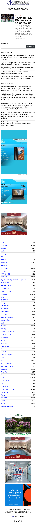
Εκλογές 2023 (5, 288)
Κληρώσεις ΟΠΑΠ (6, 334)
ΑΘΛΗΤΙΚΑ (18, 15)
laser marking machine (8, 86)
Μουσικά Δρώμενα (6, 354)
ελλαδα (3, 297)
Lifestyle (3, 248)
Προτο (3, 383)
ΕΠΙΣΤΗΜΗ (4, 308)
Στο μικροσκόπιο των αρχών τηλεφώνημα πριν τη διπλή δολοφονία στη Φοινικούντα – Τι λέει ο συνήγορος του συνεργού (16, 88)
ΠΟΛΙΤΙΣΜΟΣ (5, 380)
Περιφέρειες (4, 375)
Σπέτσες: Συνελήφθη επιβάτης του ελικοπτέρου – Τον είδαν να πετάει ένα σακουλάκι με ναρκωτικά (18, 63)
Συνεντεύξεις (5, 386)
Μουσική (3, 357)
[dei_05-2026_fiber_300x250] (18, 495)
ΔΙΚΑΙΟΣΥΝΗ (5, 282)
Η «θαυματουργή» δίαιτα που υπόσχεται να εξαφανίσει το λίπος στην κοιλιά (14, 72)
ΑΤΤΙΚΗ (3, 271)
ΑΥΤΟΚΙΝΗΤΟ (5, 274)
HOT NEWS (4, 245)
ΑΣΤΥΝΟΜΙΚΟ (5, 268)
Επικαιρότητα (5, 305)
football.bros (5, 94)
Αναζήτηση (4, 43)
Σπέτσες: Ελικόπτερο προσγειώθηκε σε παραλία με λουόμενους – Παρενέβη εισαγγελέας (17, 68)
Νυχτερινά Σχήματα (7, 366)
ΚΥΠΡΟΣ (4, 343)
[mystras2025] (14, 224)
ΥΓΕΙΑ (3, 403)
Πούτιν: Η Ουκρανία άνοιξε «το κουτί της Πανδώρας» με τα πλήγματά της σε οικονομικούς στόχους (18, 77)
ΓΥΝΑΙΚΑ (4, 277)
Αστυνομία (4, 265)
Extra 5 (3, 242)
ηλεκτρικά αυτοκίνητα (7, 317)
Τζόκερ (3, 395)
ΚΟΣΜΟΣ (4, 340)
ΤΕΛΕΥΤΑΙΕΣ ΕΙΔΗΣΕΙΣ (8, 389)
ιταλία (2, 323)
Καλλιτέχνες (4, 329)
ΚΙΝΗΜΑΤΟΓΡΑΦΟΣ (7, 331)
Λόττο (2, 349)
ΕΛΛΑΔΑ (4, 294)
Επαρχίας (4, 303)
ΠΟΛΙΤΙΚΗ (4, 378)
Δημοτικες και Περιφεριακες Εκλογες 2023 (14, 280)
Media (3, 251)
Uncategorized (5, 254)
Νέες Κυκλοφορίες (6, 363)
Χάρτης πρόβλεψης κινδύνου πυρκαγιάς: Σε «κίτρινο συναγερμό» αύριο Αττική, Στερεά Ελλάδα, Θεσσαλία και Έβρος (17, 57)
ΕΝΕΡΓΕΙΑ (4, 300)
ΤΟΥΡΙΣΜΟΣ (5, 401)
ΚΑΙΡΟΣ (3, 326)
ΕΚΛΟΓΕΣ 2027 (6, 291)
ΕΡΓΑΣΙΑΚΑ (5, 314)
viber (2, 257)
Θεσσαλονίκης (5, 320)
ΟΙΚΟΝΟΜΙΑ (5, 369)
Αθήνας (3, 259)
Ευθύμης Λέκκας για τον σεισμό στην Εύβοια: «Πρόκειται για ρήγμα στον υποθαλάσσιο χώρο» (16, 123)
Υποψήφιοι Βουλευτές (8, 406)
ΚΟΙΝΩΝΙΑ (4, 337)
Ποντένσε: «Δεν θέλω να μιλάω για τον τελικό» (23, 20)
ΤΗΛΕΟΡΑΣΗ (5, 398)
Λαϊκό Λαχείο (5, 346)
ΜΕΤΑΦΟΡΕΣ (5, 352)
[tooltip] (14, 521)
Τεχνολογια (4, 392)
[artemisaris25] (18, 424)
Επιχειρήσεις (5, 311)
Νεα (2, 360)
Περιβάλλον (4, 372)
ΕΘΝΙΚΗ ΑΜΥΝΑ (6, 285)
